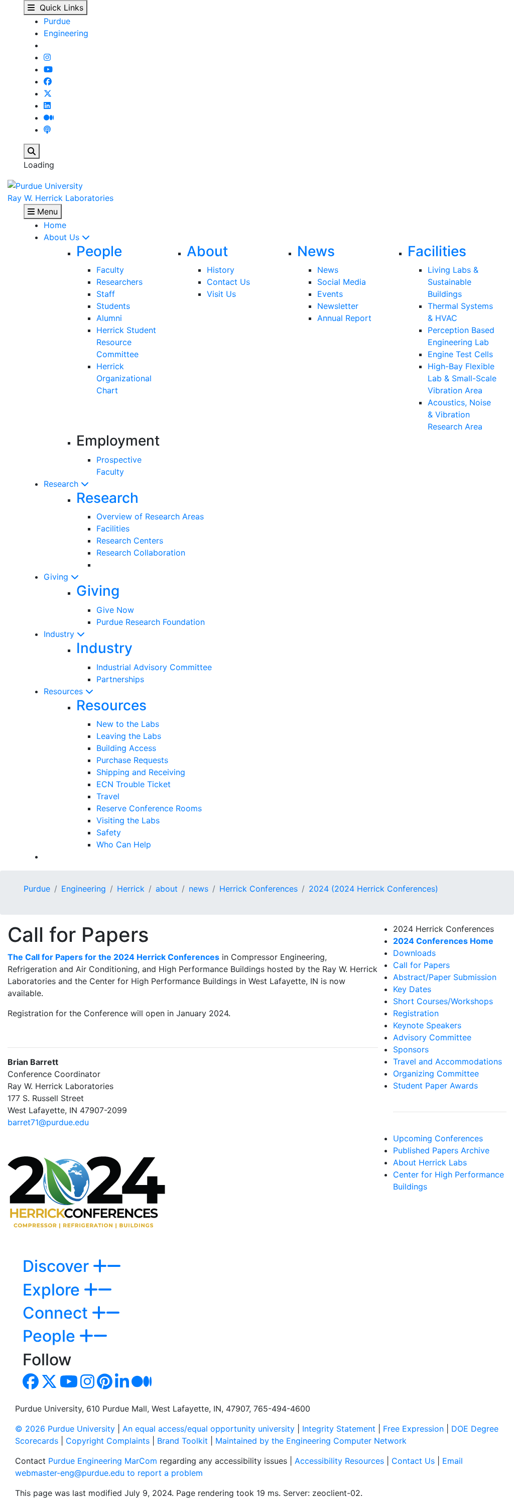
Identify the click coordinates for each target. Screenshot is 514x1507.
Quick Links (59, 8)
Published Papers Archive (441, 1150)
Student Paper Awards (435, 1086)
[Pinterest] (104, 1384)
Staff (105, 294)
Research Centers (129, 540)
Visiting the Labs (128, 820)
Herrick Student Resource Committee (126, 342)
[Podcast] (47, 130)
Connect (57, 1313)
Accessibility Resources (339, 1461)
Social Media (341, 282)
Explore (53, 1290)
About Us (63, 237)
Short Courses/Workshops (443, 1001)
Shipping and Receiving (140, 772)
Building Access (126, 748)
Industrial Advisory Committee (154, 667)
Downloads (414, 953)
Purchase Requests (132, 760)
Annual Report (344, 318)
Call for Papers (421, 965)
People (99, 251)
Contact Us (228, 282)
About (207, 251)
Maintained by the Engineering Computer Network (311, 1441)
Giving (57, 577)
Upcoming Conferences (438, 1138)
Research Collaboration (140, 553)
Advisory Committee (432, 1037)
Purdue (57, 21)
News (316, 251)
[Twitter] (48, 93)
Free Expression (413, 1429)
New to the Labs (127, 724)
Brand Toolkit (182, 1441)
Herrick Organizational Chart (124, 378)
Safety (108, 832)
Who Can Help (123, 844)
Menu (46, 211)
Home (55, 225)
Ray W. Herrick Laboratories (60, 198)
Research (62, 484)
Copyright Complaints (108, 1441)
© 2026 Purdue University (65, 1429)
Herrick (131, 889)
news (198, 889)
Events (330, 294)
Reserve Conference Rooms (149, 808)
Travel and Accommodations (447, 1061)
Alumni (109, 318)
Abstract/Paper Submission (444, 977)
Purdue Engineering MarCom (102, 1461)
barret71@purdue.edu (48, 1122)
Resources (64, 691)
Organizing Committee (436, 1073)
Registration (416, 1013)
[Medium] (49, 118)
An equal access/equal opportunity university (208, 1429)
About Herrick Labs (430, 1162)
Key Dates (412, 989)
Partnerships (120, 679)
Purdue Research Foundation (150, 622)
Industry (60, 634)
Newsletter (337, 306)
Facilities (437, 251)
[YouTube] (48, 69)
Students (113, 306)
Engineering (66, 33)
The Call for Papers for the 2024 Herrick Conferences (113, 957)
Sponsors (411, 1049)
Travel (107, 796)
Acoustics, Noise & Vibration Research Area (459, 414)
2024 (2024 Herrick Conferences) (373, 889)
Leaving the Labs (128, 736)
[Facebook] (48, 81)
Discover (58, 1266)
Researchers (119, 282)
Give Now (115, 610)
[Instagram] (47, 57)
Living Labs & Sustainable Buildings (453, 282)
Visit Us (221, 294)
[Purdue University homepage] (45, 185)
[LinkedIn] (47, 105)
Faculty (110, 270)
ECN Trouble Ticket (133, 784)
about (167, 889)
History (220, 270)
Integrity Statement (338, 1429)
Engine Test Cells (460, 354)
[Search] (32, 151)
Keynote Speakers (427, 1025)
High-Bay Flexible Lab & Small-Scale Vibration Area (462, 378)
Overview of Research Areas (150, 516)
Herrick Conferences (258, 889)
